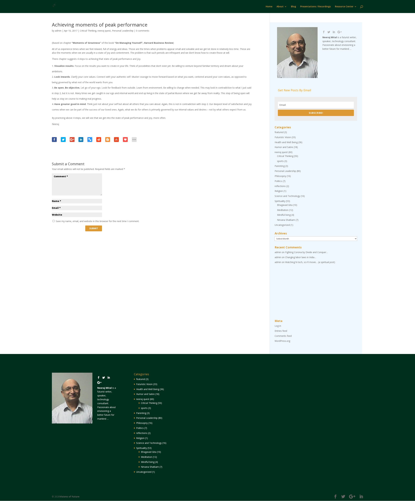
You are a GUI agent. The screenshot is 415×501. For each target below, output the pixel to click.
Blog (293, 6)
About (280, 6)
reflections (280, 186)
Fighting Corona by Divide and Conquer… (306, 252)
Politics (278, 181)
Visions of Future (69, 496)
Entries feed (281, 330)
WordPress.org (282, 340)
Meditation (282, 210)
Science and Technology (287, 196)
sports (280, 161)
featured (279, 132)
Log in (278, 325)
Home (269, 6)
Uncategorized (282, 224)
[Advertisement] (316, 292)
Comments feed (283, 335)
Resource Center (344, 6)
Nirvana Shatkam (286, 219)
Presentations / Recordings (315, 6)
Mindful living (284, 214)
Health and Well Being (286, 142)
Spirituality (280, 201)
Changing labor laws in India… (300, 257)
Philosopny (280, 176)
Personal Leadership (122, 30)
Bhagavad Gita (284, 204)
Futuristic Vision (283, 137)
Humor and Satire (284, 147)
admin (58, 30)
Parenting (280, 165)
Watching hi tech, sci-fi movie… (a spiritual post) (310, 262)
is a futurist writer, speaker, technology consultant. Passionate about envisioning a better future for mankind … (106, 403)
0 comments (142, 30)
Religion (279, 191)
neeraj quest (104, 30)
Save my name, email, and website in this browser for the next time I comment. (97, 221)
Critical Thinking (88, 30)
